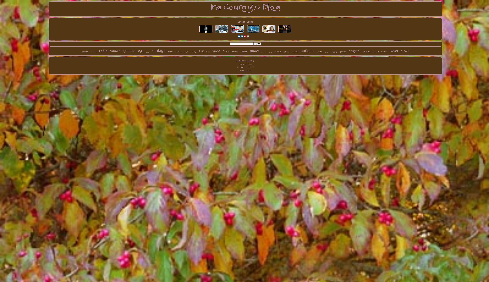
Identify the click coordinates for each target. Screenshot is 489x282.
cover (394, 50)
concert (367, 51)
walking (295, 52)
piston (148, 52)
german (343, 52)
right (187, 51)
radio (103, 51)
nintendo (179, 52)
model (115, 51)
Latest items (245, 22)
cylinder (286, 52)
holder (85, 51)
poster (278, 51)
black (226, 51)
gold (170, 52)
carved (376, 52)
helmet (244, 51)
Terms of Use (245, 71)
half (201, 51)
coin (93, 51)
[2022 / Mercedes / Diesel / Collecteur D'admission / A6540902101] (221, 33)
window (319, 52)
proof (270, 52)
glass (254, 50)
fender (208, 52)
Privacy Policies (245, 67)
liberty (334, 52)
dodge (194, 52)
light (140, 51)
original (354, 51)
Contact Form (245, 64)
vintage (159, 50)
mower (327, 52)
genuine (129, 50)
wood (216, 51)
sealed (235, 51)
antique (307, 50)
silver (405, 51)
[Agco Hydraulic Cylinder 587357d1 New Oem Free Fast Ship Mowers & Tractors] (284, 33)
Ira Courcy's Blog (245, 61)
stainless (263, 52)
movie (384, 51)
